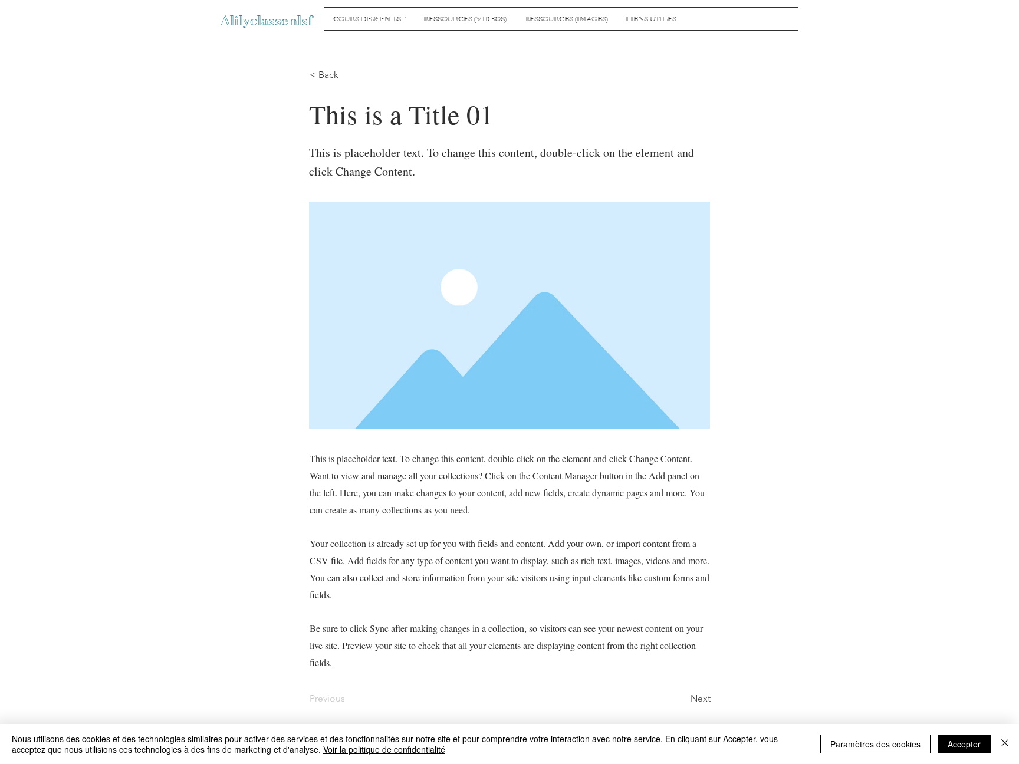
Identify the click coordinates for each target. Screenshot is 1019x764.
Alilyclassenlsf (267, 21)
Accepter (964, 744)
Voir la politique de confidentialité (384, 749)
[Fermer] (1005, 744)
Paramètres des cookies (875, 744)
